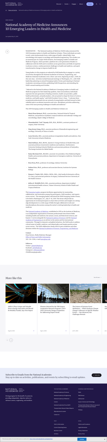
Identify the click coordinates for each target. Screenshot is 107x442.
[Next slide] (11, 340)
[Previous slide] (7, 340)
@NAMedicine (37, 248)
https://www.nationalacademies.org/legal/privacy (41, 439)
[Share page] (7, 51)
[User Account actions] (96, 4)
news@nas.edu (45, 239)
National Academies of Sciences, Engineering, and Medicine (58, 228)
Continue (82, 439)
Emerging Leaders (34, 192)
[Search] (100, 4)
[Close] (104, 439)
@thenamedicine (39, 250)
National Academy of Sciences (56, 218)
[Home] (6, 10)
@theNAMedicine (37, 246)
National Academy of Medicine (38, 211)
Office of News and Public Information (38, 237)
